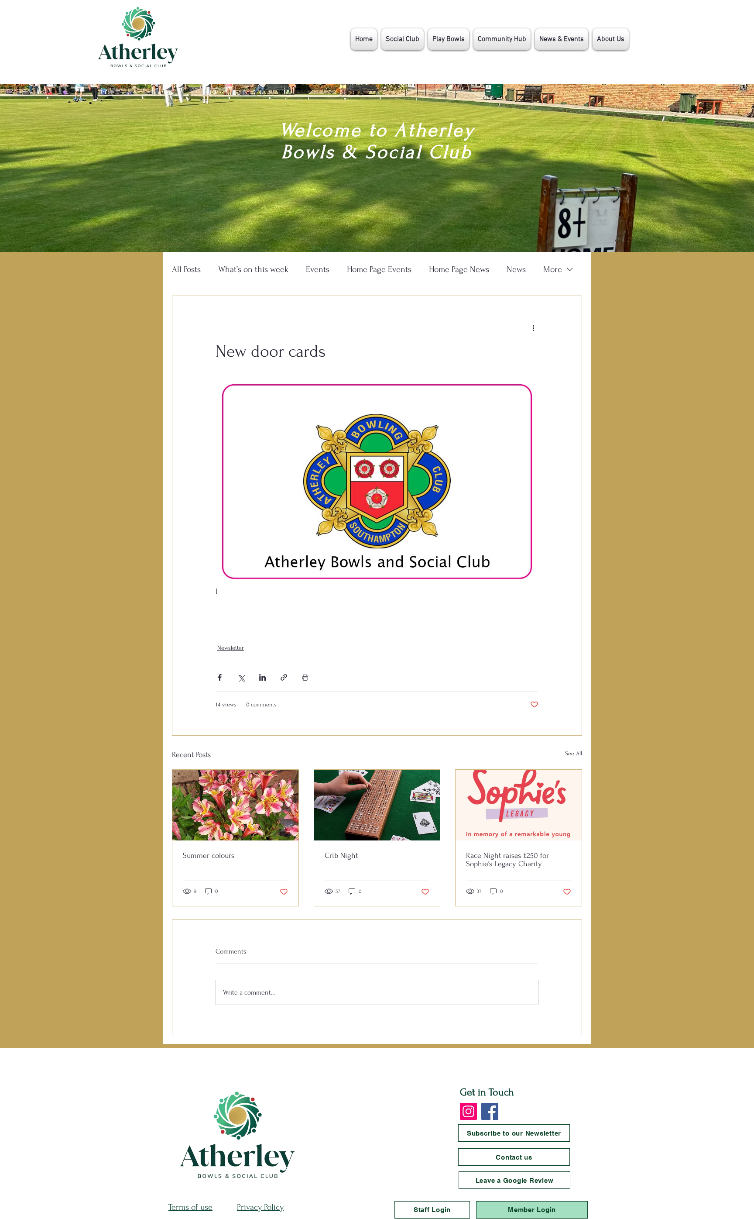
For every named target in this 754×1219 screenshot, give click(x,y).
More (552, 269)
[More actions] (533, 327)
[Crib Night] (377, 805)
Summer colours (208, 855)
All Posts (186, 269)
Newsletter (230, 647)
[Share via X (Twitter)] (241, 677)
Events (317, 269)
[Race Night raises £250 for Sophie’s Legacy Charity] (519, 805)
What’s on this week (253, 269)
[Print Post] (305, 677)
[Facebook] (489, 1111)
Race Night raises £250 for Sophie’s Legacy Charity (507, 859)
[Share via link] (284, 677)
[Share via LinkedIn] (262, 677)
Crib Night (341, 855)
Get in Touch (487, 1092)
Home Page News (459, 269)
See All (573, 753)
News (516, 269)
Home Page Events (379, 269)
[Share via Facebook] (220, 677)
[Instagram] (468, 1111)
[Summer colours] (235, 805)
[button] (402, 39)
